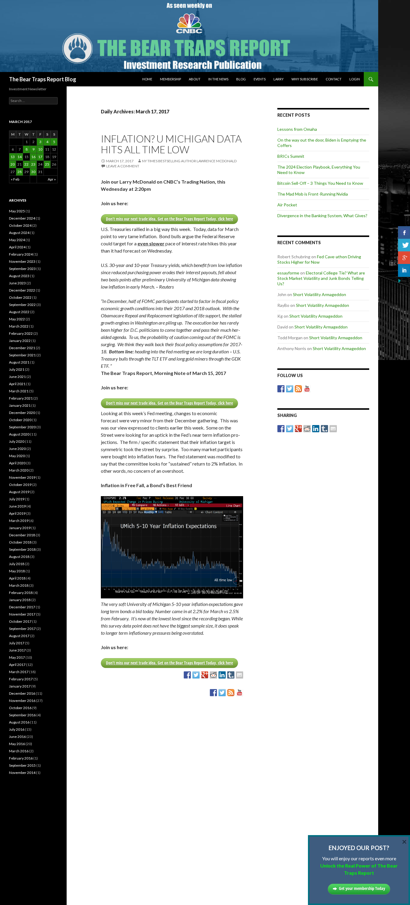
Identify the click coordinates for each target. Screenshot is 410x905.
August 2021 (19, 362)
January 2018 (20, 600)
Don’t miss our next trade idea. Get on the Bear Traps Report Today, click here (169, 219)
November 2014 (22, 772)
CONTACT (334, 79)
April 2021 (17, 384)
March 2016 (19, 751)
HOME (147, 79)
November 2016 (22, 700)
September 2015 (22, 765)
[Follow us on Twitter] (222, 692)
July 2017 (16, 643)
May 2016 (17, 744)
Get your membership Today (362, 888)
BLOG (241, 79)
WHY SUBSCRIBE (304, 79)
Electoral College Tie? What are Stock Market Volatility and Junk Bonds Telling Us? (321, 278)
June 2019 (17, 506)
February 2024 (21, 254)
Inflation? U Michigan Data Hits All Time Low (171, 144)
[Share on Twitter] (196, 675)
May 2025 (17, 211)
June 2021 (17, 376)
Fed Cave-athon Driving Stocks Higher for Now (319, 259)
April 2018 (17, 578)
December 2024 (22, 218)
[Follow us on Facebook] (213, 692)
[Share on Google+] (204, 675)
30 (33, 171)
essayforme (288, 272)
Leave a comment (122, 166)
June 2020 (17, 448)
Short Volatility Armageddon (319, 294)
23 (33, 164)
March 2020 (19, 470)
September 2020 (22, 427)
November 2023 (22, 261)
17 (40, 156)
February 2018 (21, 592)
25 (47, 164)
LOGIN (354, 79)
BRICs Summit (290, 156)
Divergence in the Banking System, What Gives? (322, 215)
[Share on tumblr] (230, 675)
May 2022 (17, 319)
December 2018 (22, 535)
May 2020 (17, 456)
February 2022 (21, 333)
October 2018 (20, 542)
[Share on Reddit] (213, 675)
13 (13, 156)
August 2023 (19, 276)
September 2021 (22, 355)
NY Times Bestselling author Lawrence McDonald (189, 161)
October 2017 (20, 621)
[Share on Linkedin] (222, 675)
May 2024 (17, 240)
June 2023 (17, 283)
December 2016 (22, 693)
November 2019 (22, 477)
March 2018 (19, 585)
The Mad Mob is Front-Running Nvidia (312, 193)
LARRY (278, 79)
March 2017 (19, 672)
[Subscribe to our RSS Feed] (230, 692)
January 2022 (20, 340)
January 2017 (20, 686)
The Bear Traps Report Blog (42, 79)
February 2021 (21, 398)
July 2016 (16, 729)
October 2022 (20, 297)
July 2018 (16, 564)
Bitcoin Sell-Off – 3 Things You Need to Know (320, 183)
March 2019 (19, 520)
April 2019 (17, 513)
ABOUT (194, 79)
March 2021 (19, 391)
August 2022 (19, 312)
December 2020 (22, 412)
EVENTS (260, 79)
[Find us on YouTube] (239, 692)
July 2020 (16, 441)
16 (33, 156)
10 (40, 149)
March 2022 (19, 326)
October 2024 (20, 225)
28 (19, 171)
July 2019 (16, 499)
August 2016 (19, 722)
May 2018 (17, 571)
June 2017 (17, 650)
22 (26, 164)
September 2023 (22, 268)
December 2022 (22, 290)
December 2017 (22, 607)
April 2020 (17, 463)
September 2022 (22, 304)
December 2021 (22, 348)
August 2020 (19, 434)
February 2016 (21, 758)
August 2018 (19, 556)
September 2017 (22, 628)
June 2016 (17, 736)
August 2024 (19, 232)
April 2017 (17, 664)
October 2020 (20, 420)
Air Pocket (287, 204)
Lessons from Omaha (297, 129)
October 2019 (20, 484)
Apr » (52, 179)
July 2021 (16, 369)
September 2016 (22, 715)
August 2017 (19, 636)
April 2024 (17, 247)
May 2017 (17, 657)
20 (13, 164)
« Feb (15, 179)
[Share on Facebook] (187, 675)
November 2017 (22, 614)
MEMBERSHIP (170, 79)
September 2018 (22, 549)
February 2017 (21, 679)
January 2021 (20, 405)
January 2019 (20, 528)
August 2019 (19, 492)
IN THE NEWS (218, 79)
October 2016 (20, 708)
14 (19, 156)
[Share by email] (239, 675)
